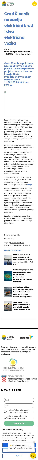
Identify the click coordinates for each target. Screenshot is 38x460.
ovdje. (29, 184)
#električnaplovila (17, 243)
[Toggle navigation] (34, 3)
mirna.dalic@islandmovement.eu (18, 52)
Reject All (19, 456)
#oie (20, 245)
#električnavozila (11, 245)
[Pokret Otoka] (8, 4)
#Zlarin (7, 247)
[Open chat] (33, 456)
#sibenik (26, 245)
